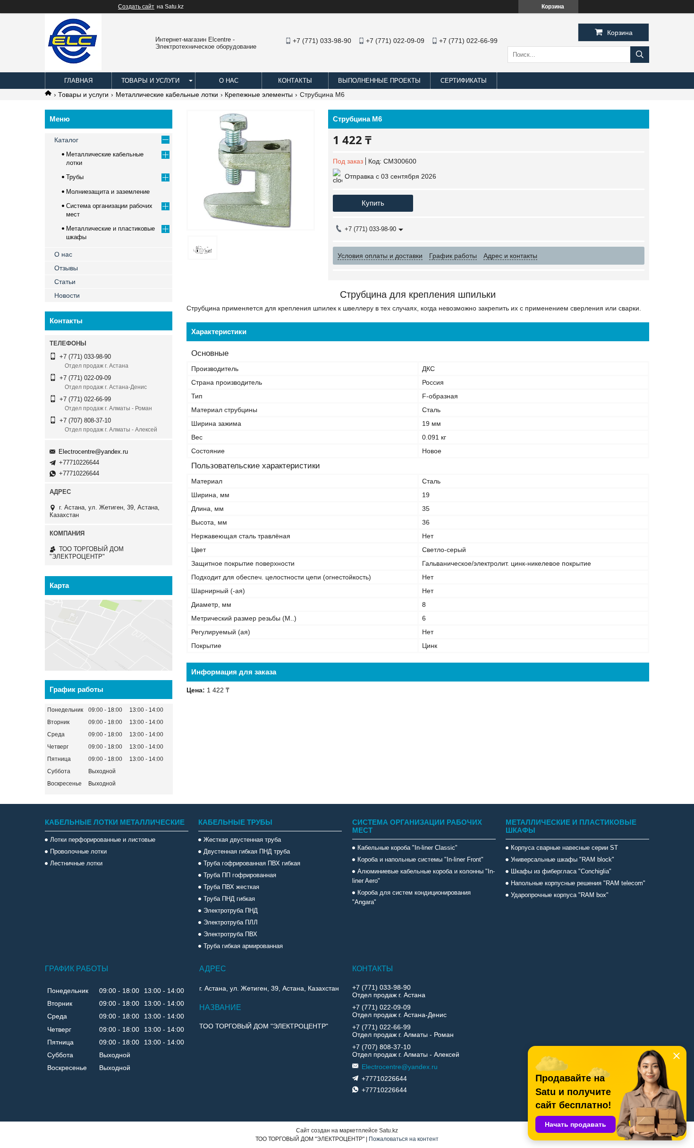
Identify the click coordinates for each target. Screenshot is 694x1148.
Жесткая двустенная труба (242, 839)
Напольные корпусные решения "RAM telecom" (578, 883)
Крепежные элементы (259, 94)
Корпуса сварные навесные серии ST (564, 847)
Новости (67, 295)
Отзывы (66, 268)
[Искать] (639, 54)
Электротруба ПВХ (230, 934)
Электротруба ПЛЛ (230, 922)
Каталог (66, 140)
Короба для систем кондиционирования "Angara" (411, 897)
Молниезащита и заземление (108, 191)
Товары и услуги (150, 80)
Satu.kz (388, 1130)
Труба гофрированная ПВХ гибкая (251, 863)
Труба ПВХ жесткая (231, 886)
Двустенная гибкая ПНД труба (246, 851)
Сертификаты (463, 80)
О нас (228, 80)
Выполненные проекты (379, 80)
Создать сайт (136, 6)
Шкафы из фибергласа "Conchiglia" (561, 871)
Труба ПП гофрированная (239, 875)
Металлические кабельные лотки (167, 94)
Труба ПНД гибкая (229, 898)
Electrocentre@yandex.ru (93, 451)
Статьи (65, 281)
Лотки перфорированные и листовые (102, 839)
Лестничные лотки (76, 863)
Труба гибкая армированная (243, 945)
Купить (373, 203)
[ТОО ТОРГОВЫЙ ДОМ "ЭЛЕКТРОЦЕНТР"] (73, 68)
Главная (78, 80)
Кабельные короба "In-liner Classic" (407, 847)
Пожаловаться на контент (404, 1139)
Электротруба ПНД (230, 910)
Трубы (75, 177)
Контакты (295, 80)
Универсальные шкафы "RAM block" (562, 859)
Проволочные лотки (78, 851)
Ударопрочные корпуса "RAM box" (560, 894)
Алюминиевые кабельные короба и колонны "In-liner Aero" (423, 876)
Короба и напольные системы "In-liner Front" (420, 859)
